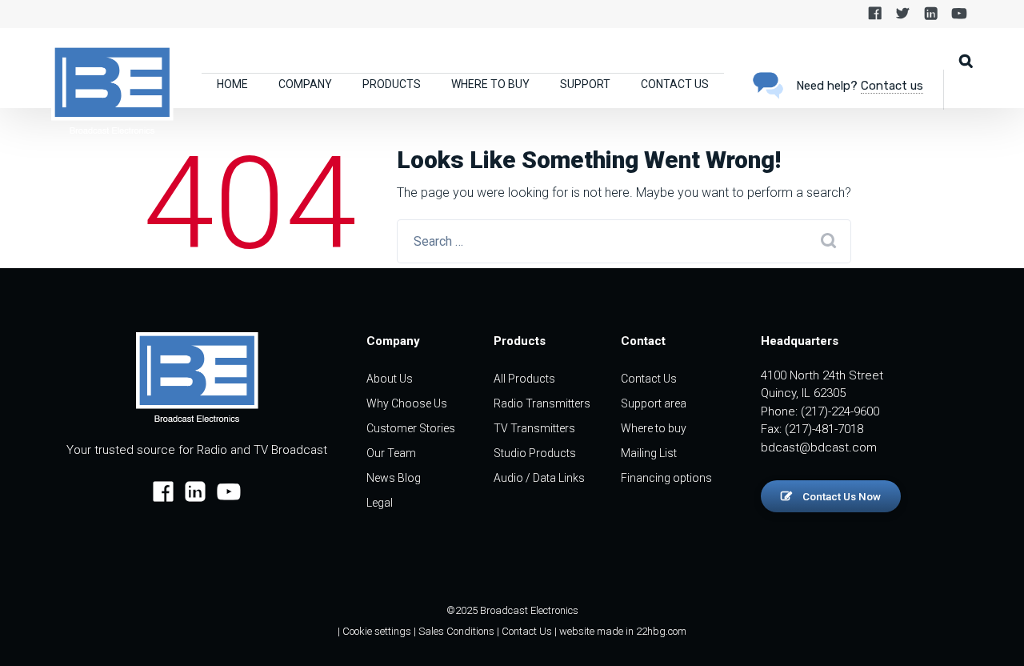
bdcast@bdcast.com (819, 447)
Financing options (666, 477)
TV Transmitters (534, 428)
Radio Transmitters (542, 403)
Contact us (892, 85)
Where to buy (490, 84)
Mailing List (649, 453)
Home (232, 84)
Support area (653, 403)
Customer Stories (410, 428)
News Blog (393, 477)
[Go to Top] (992, 630)
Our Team (391, 453)
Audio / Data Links (539, 477)
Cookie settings (376, 631)
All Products (524, 378)
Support (585, 84)
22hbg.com (661, 631)
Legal (379, 502)
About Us (389, 378)
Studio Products (535, 453)
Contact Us (675, 84)
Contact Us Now (840, 496)
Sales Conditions (456, 631)
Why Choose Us (406, 403)
